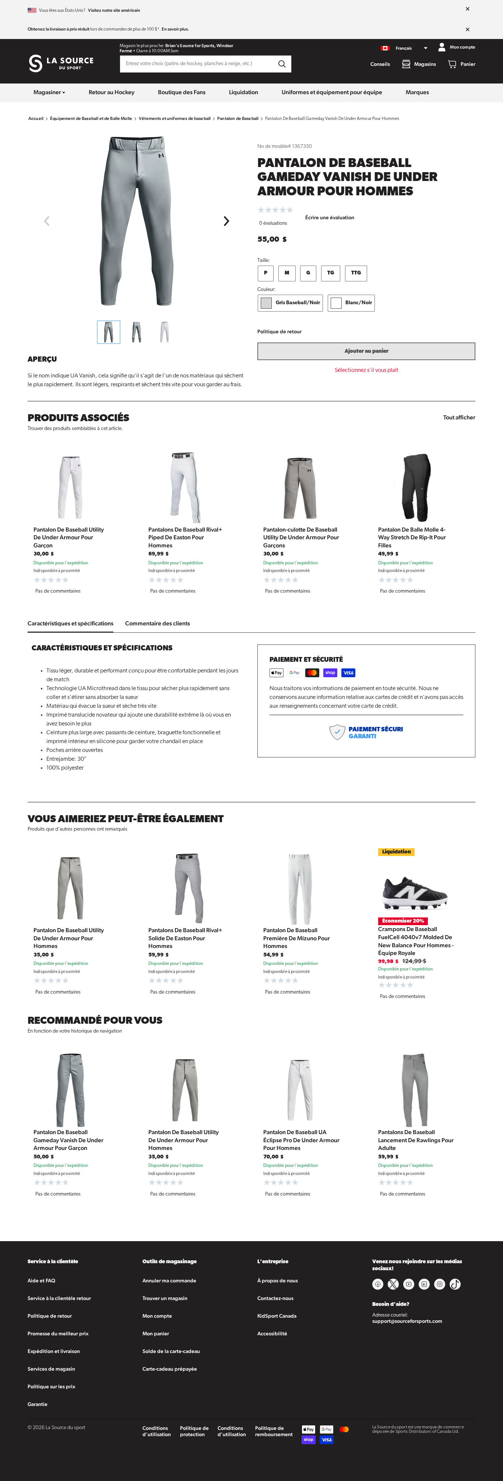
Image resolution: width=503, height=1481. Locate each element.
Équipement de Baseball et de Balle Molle (91, 118)
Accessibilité (272, 1333)
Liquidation (243, 92)
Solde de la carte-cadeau (171, 1351)
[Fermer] (467, 9)
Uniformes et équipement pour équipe (332, 92)
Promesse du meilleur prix (58, 1333)
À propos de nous (277, 1280)
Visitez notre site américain (114, 10)
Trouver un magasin (165, 1298)
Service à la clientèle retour (59, 1298)
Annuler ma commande (169, 1280)
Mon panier (156, 1333)
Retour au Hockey (111, 92)
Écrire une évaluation (329, 217)
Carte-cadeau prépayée (170, 1369)
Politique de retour (279, 331)
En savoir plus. (175, 29)
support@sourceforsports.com (407, 1321)
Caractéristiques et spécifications (70, 623)
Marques (417, 92)
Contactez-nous (275, 1298)
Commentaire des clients (157, 623)
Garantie (38, 1404)
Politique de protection (194, 1431)
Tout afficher (459, 417)
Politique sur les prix (51, 1386)
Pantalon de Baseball (237, 118)
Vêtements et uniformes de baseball (175, 118)
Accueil (35, 118)
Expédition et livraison (54, 1351)
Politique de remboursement (274, 1431)
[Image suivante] (226, 221)
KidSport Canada (276, 1316)
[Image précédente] (46, 221)
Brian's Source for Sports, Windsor (199, 45)
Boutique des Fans (181, 92)
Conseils (380, 64)
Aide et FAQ (41, 1280)
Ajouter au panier (366, 351)
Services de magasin (51, 1369)
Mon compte (157, 1316)
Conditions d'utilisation (157, 1431)
